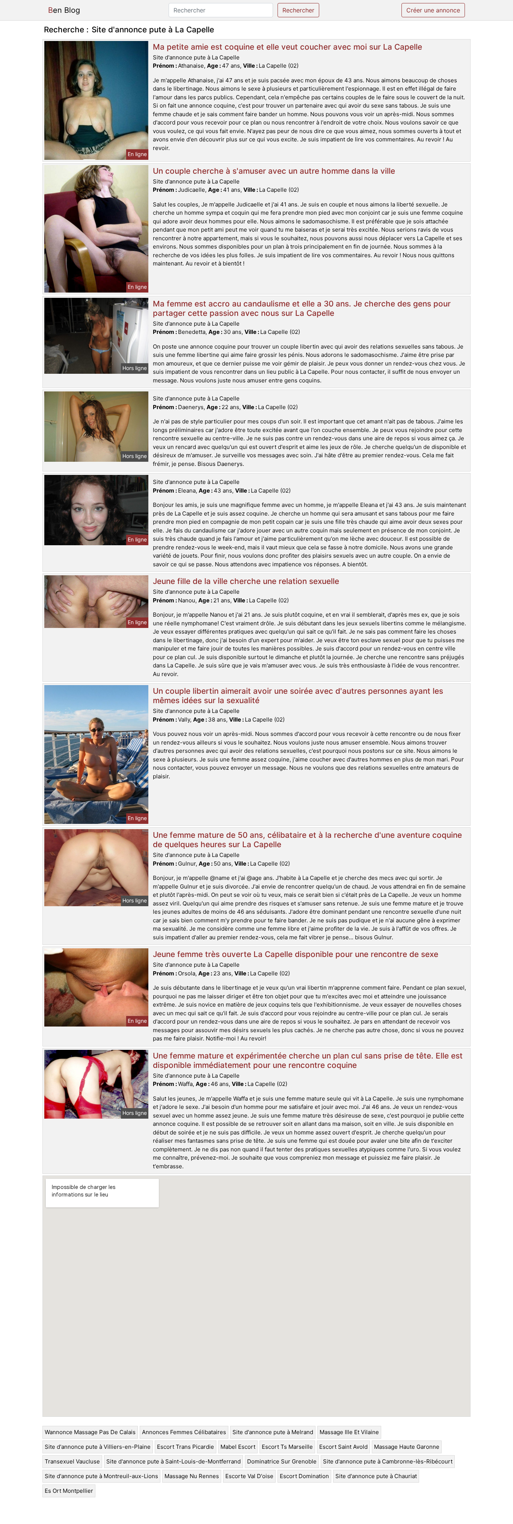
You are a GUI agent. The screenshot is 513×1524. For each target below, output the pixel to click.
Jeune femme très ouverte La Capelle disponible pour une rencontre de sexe (295, 954)
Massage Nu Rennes (191, 1476)
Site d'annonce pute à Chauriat (376, 1476)
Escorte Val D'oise (249, 1476)
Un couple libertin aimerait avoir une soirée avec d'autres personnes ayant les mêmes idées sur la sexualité (298, 695)
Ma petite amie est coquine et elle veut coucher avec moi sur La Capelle (287, 47)
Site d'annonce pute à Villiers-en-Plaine (98, 1446)
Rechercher (298, 10)
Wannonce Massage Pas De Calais (90, 1432)
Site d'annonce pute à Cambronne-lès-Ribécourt (388, 1461)
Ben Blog (64, 10)
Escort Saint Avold (343, 1446)
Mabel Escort (237, 1446)
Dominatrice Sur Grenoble (282, 1461)
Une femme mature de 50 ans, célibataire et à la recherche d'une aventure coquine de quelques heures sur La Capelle (307, 839)
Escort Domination (304, 1476)
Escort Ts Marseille (287, 1446)
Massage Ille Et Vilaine (349, 1432)
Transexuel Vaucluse (72, 1461)
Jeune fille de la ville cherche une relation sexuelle (246, 581)
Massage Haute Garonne (406, 1446)
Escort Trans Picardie (185, 1446)
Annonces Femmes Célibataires (184, 1432)
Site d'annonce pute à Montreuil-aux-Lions (101, 1476)
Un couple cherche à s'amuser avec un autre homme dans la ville (274, 171)
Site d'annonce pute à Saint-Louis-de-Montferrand (173, 1461)
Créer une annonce (433, 10)
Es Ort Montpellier (69, 1490)
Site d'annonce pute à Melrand (272, 1432)
